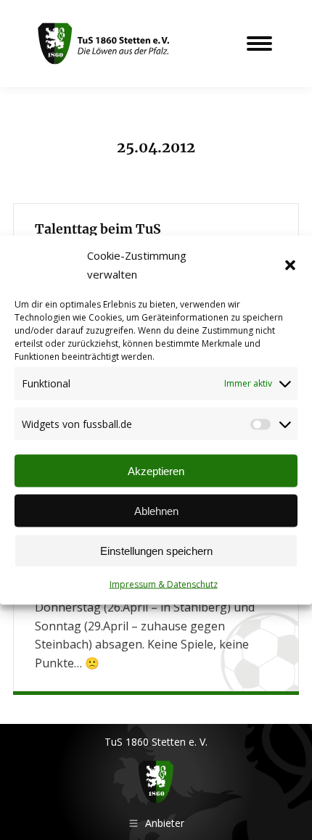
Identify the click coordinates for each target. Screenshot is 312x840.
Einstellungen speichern (156, 550)
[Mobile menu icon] (259, 43)
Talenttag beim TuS (98, 229)
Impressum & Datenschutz (164, 584)
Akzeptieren (156, 470)
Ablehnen (156, 510)
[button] (290, 265)
